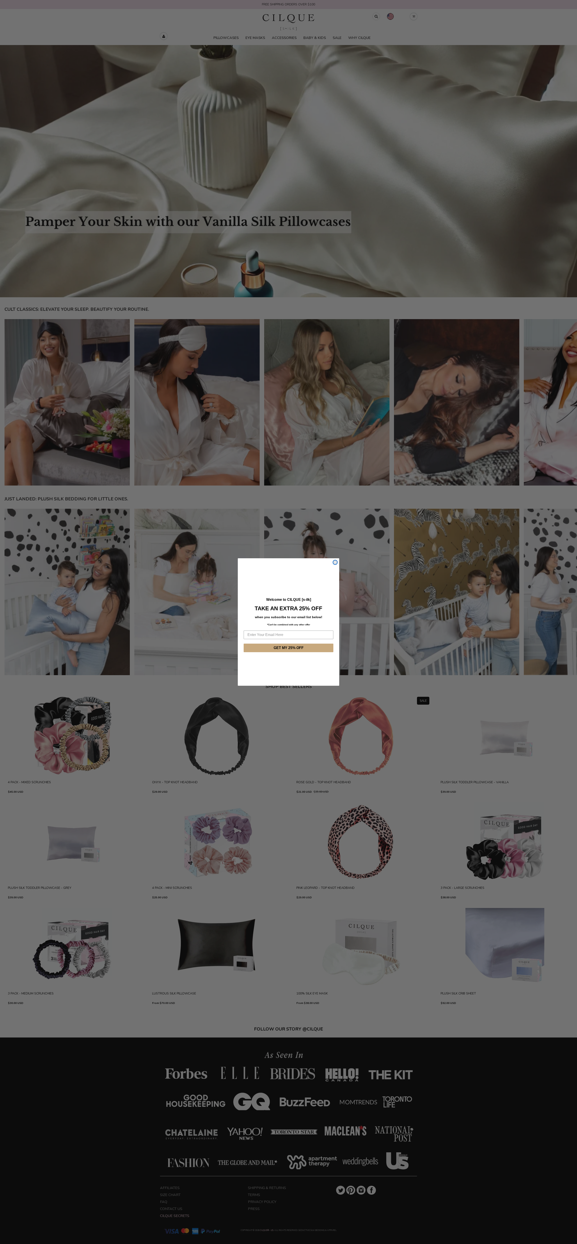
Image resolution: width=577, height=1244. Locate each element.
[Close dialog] (335, 562)
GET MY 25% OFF (289, 648)
